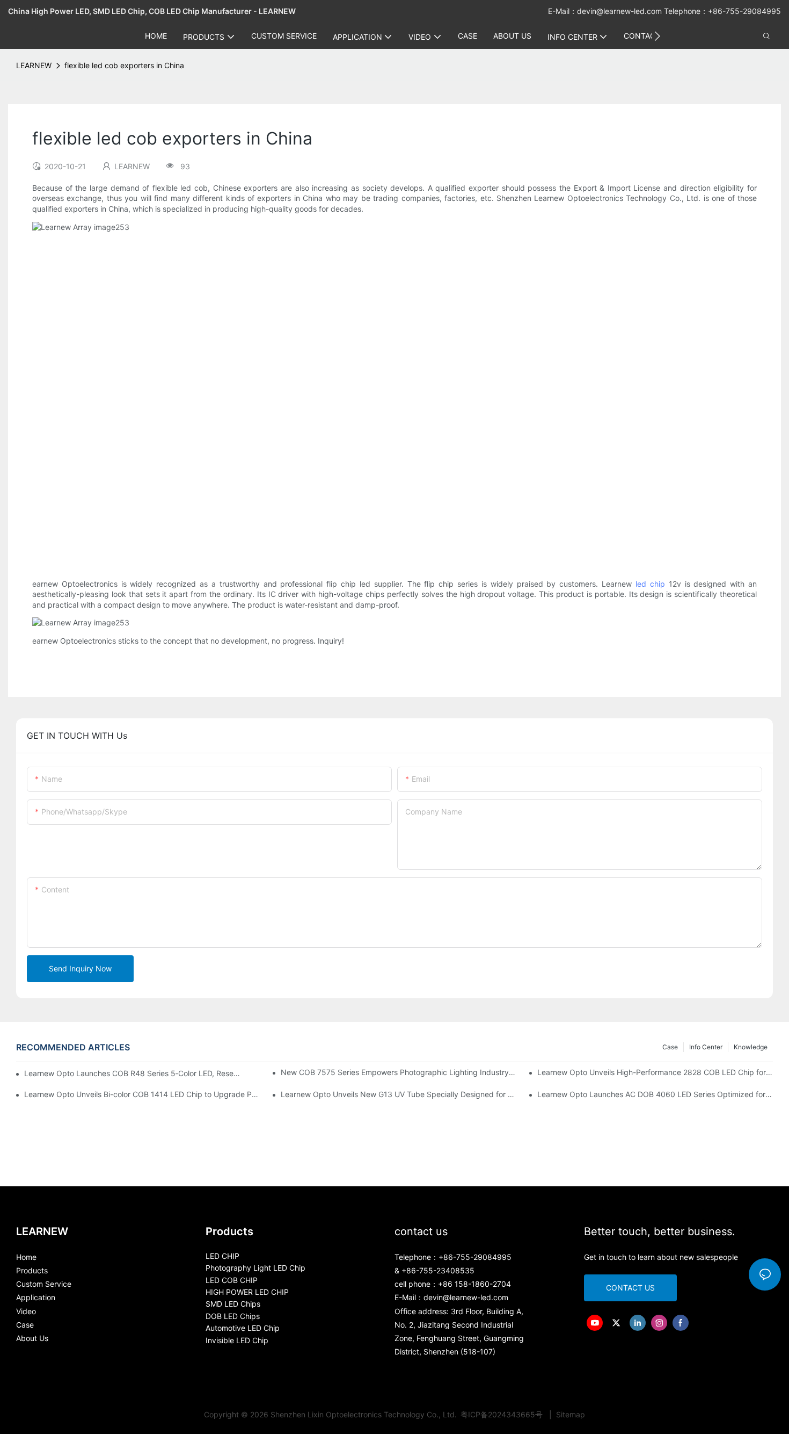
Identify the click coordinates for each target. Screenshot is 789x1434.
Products (32, 1270)
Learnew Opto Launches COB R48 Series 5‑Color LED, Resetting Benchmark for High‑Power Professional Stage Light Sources (132, 1073)
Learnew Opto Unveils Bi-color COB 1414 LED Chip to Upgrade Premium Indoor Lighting (142, 1094)
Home (26, 1257)
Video (26, 1311)
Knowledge (751, 1047)
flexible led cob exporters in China (124, 65)
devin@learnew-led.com (620, 11)
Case (670, 1047)
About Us (32, 1338)
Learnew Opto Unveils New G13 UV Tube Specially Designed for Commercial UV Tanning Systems (398, 1094)
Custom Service (43, 1283)
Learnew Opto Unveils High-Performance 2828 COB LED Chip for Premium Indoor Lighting (655, 1072)
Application (35, 1297)
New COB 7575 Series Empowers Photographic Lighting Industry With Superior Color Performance (398, 1072)
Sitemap (569, 1414)
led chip (650, 583)
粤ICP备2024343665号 (503, 1414)
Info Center (705, 1047)
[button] (657, 36)
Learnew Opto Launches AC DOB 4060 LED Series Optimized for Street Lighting (655, 1094)
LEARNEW (34, 65)
